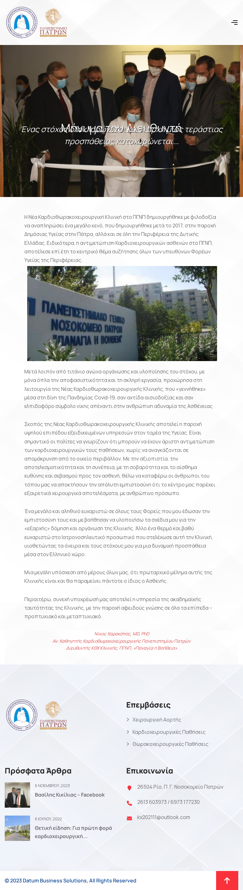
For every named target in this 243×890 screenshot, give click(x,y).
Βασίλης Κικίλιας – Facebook (70, 794)
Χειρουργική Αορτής (157, 719)
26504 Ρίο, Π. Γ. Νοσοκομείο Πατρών (180, 786)
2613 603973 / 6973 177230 (168, 801)
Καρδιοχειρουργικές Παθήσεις (169, 731)
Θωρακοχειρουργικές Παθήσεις (171, 744)
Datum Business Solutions (55, 880)
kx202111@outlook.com (163, 817)
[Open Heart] (36, 22)
